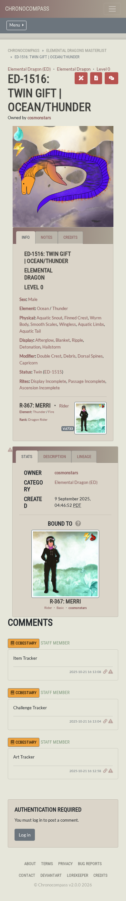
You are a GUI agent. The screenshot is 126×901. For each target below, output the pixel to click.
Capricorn (28, 362)
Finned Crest (76, 317)
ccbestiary (26, 643)
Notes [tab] (46, 237)
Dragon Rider (37, 419)
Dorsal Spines (90, 356)
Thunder (60, 308)
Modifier (27, 356)
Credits (100, 875)
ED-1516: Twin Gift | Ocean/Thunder (49, 93)
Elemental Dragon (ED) (29, 69)
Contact (27, 875)
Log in (25, 835)
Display (26, 340)
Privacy (65, 863)
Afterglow (44, 340)
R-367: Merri (65, 601)
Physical (27, 317)
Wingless (67, 324)
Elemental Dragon (73, 69)
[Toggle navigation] (112, 9)
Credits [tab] (70, 237)
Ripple (77, 340)
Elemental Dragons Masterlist (76, 50)
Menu (15, 25)
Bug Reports (90, 863)
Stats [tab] (26, 456)
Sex (22, 299)
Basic (60, 608)
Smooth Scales (43, 324)
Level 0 (103, 69)
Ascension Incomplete (39, 387)
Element (27, 308)
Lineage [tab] (84, 456)
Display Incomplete (48, 381)
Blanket (63, 340)
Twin (37, 371)
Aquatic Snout (49, 317)
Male (32, 299)
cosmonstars (39, 117)
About (30, 863)
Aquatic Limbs (91, 324)
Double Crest (49, 356)
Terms (47, 863)
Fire (51, 412)
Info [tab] (26, 237)
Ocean (43, 308)
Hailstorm (51, 346)
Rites (24, 381)
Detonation (29, 346)
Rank (22, 419)
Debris (69, 356)
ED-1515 (53, 371)
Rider (64, 405)
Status (25, 371)
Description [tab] (54, 456)
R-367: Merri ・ (39, 405)
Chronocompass (27, 8)
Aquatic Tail (30, 331)
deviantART (51, 875)
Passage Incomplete (86, 381)
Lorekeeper (77, 875)
